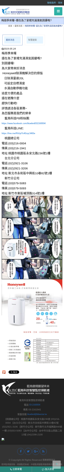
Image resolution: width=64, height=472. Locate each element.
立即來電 (17, 469)
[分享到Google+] (35, 451)
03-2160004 (34, 404)
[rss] (43, 451)
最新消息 (10, 40)
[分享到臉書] (20, 451)
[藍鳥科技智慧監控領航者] (16, 11)
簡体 (60, 2)
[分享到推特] (28, 451)
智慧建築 (32, 40)
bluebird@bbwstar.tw (37, 414)
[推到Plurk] (4, 372)
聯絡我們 (51, 2)
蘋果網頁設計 (49, 460)
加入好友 (49, 469)
